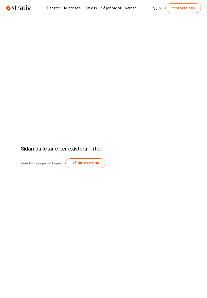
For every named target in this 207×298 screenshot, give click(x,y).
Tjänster (53, 8)
